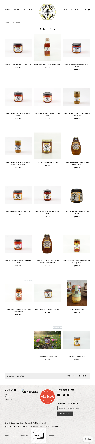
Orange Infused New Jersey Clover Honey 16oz (18, 310)
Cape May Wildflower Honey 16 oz (18, 64)
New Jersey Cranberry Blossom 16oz (18, 114)
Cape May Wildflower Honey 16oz (47, 64)
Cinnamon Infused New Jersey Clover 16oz (77, 163)
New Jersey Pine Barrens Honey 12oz (47, 212)
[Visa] (7, 435)
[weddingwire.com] (30, 391)
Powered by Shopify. (52, 426)
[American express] (15, 435)
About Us (8, 399)
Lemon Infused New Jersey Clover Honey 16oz (76, 261)
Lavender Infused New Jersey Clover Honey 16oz (47, 261)
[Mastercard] (25, 435)
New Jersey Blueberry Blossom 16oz (77, 65)
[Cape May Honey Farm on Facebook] (58, 395)
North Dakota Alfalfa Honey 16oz (47, 309)
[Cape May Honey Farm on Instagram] (68, 395)
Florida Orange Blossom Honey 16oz (47, 114)
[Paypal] (52, 435)
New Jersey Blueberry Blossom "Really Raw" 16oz (18, 163)
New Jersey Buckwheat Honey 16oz (77, 212)
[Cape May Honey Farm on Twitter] (63, 395)
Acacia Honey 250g (76, 309)
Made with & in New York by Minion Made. (24, 426)
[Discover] (38, 435)
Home (7, 394)
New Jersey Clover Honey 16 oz (18, 211)
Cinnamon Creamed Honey (47, 162)
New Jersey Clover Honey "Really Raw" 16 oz (77, 114)
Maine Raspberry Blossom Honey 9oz (18, 261)
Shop (7, 397)
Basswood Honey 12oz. (77, 356)
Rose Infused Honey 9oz (47, 356)
